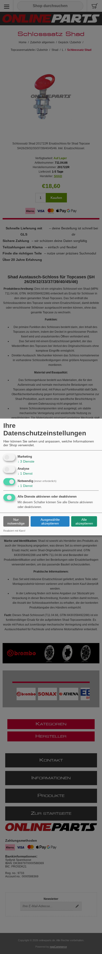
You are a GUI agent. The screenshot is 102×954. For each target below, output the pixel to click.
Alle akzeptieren (84, 521)
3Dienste (26, 461)
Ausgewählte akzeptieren (50, 521)
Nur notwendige (16, 521)
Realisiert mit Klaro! (14, 530)
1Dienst (25, 473)
